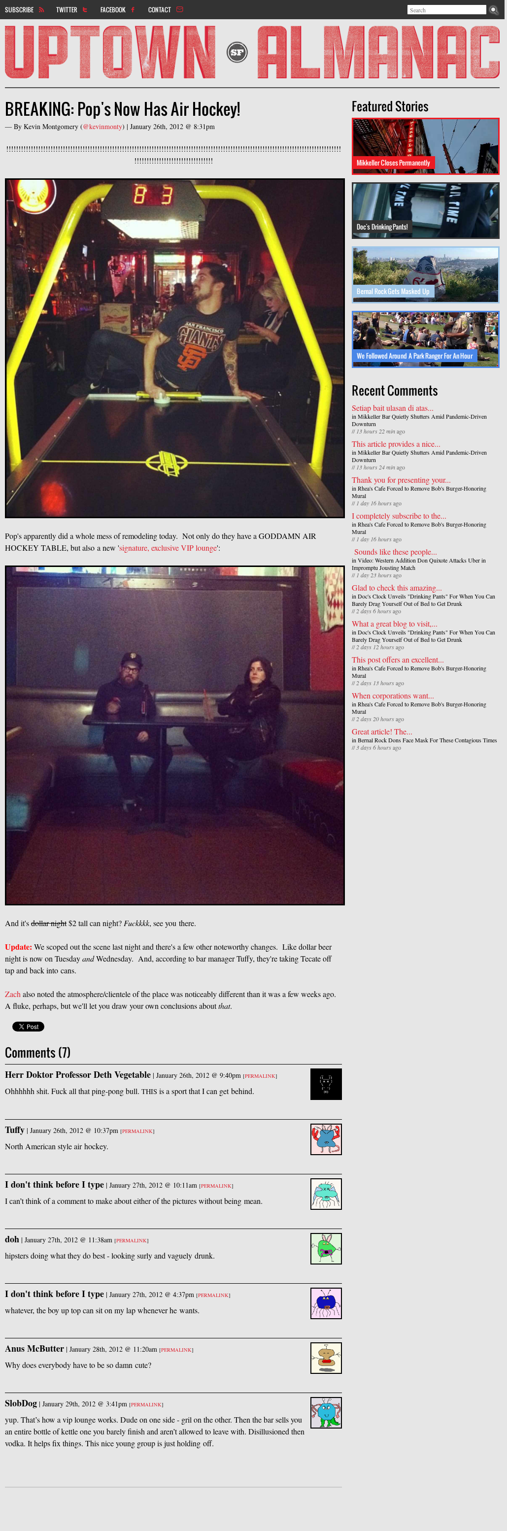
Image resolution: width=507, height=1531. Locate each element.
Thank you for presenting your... (401, 479)
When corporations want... (393, 695)
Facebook (113, 9)
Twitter (66, 9)
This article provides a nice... (396, 443)
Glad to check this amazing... (397, 587)
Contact (159, 9)
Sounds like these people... (394, 551)
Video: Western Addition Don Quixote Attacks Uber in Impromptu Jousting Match (419, 563)
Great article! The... (382, 731)
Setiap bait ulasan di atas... (393, 407)
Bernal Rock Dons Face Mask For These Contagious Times (427, 740)
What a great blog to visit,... (395, 623)
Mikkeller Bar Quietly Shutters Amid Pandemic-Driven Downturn (419, 420)
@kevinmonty (102, 126)
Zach (13, 994)
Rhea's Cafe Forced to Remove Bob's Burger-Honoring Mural (419, 491)
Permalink (260, 1075)
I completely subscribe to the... (399, 515)
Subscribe (19, 9)
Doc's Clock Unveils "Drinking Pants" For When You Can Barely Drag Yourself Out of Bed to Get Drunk (423, 599)
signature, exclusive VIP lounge (168, 547)
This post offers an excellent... (398, 659)
